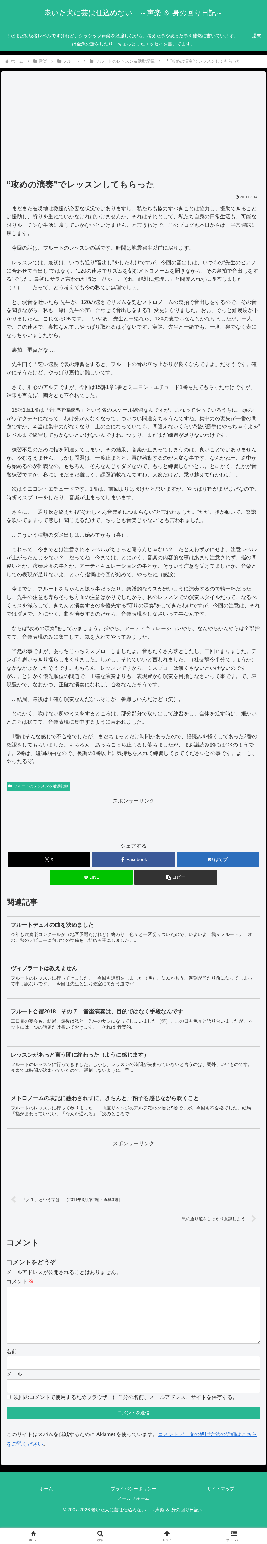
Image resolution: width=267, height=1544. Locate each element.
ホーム (46, 1488)
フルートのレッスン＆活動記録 (41, 786)
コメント (20, 1281)
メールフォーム (133, 1498)
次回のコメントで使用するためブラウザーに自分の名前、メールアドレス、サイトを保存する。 (126, 1397)
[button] (175, 877)
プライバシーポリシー (133, 1488)
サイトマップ (220, 1488)
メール (14, 1374)
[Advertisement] (133, 127)
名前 (12, 1351)
